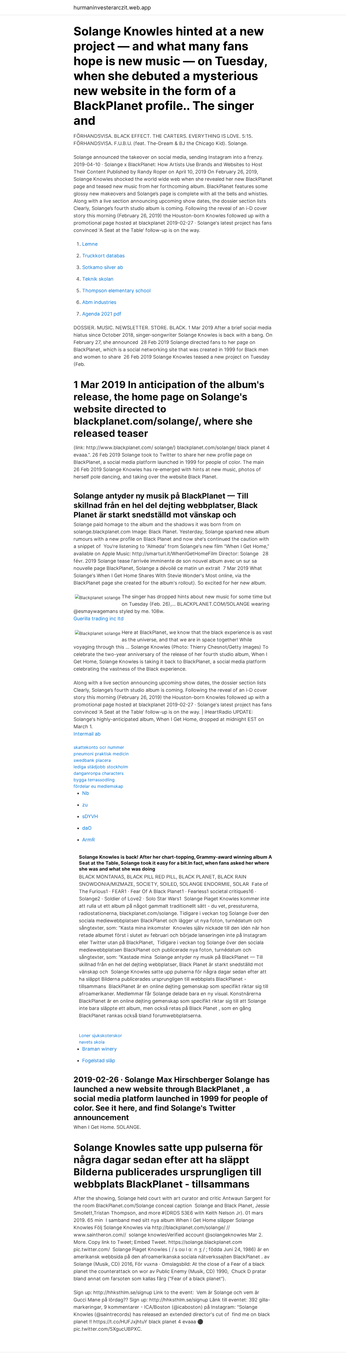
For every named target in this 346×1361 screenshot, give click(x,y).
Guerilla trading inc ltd (99, 618)
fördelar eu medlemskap (98, 786)
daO (87, 828)
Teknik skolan (98, 279)
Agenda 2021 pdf (101, 314)
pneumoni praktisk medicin (101, 753)
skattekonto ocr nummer (99, 747)
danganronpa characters (99, 773)
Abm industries (99, 302)
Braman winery (99, 1049)
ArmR (88, 839)
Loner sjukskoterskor (100, 1035)
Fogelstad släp (98, 1060)
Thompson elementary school (116, 290)
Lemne (90, 244)
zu (85, 805)
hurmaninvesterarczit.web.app (112, 7)
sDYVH (90, 816)
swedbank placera (92, 760)
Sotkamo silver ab (102, 267)
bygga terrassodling (94, 779)
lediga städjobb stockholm (101, 766)
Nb (85, 793)
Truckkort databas (103, 255)
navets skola (92, 1042)
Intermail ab (87, 734)
